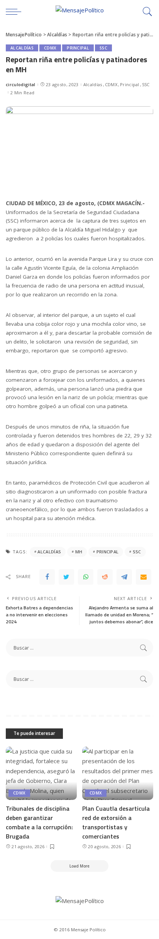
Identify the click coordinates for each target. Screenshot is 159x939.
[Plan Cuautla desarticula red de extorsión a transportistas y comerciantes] (117, 773)
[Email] (143, 577)
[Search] (145, 11)
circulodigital (21, 84)
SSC (103, 48)
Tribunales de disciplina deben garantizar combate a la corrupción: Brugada (39, 822)
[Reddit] (105, 577)
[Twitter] (66, 577)
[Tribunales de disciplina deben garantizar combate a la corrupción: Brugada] (41, 773)
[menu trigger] (15, 11)
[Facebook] (47, 577)
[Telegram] (124, 577)
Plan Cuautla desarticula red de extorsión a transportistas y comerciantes (116, 822)
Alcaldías (22, 48)
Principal (78, 48)
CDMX (50, 48)
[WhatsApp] (85, 577)
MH (79, 552)
